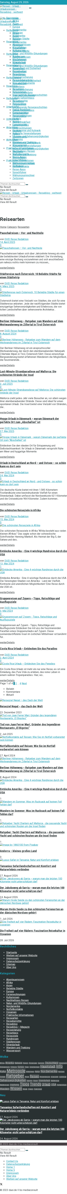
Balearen (18, 1063)
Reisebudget (19, 83)
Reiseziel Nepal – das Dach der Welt (21, 706)
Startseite (11, 952)
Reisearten (12, 41)
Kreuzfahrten (19, 59)
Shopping (17, 151)
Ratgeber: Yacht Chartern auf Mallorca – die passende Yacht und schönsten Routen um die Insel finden (32, 834)
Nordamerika (19, 29)
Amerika (9, 1062)
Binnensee (33, 1063)
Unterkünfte (12, 119)
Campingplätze (20, 125)
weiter (7, 267)
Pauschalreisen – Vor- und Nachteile (21, 233)
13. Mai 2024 (7, 563)
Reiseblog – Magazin (18, 1026)
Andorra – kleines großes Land (18, 851)
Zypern (30, 1089)
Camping (41, 1063)
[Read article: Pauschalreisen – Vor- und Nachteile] (33, 248)
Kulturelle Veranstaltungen (26, 133)
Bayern (25, 1063)
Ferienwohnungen (22, 127)
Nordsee (61, 1072)
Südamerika (18, 35)
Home (3, 227)
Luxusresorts (19, 136)
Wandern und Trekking (24, 154)
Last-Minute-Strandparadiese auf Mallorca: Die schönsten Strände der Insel (28, 373)
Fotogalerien (19, 104)
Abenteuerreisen (21, 56)
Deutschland (51, 1062)
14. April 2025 (7, 242)
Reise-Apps (19, 169)
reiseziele (54, 1077)
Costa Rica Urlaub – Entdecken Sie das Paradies (28, 648)
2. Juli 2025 (6, 383)
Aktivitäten (12, 127)
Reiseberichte (20, 113)
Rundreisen (18, 68)
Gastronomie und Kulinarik (26, 130)
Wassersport (19, 157)
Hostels (16, 130)
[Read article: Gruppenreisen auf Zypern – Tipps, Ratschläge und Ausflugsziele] (33, 618)
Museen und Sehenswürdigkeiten (30, 136)
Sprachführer (19, 172)
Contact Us (12, 1161)
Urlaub (46, 1084)
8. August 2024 (8, 333)
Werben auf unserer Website (21, 955)
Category (12, 227)
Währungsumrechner (23, 175)
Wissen (16, 1088)
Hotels (16, 133)
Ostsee (2, 1077)
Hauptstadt (47, 1066)
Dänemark (63, 1063)
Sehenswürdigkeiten (13, 1080)
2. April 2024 (7, 657)
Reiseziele (12, 30)
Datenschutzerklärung (18, 961)
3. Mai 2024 (6, 610)
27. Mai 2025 (7, 431)
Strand (35, 1081)
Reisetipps (18, 86)
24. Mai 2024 (7, 475)
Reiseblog (11, 86)
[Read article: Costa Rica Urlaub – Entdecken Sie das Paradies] (33, 663)
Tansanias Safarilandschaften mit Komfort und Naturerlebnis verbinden (28, 867)
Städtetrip (14, 1085)
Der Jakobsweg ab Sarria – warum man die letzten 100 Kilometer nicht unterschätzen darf (32, 889)
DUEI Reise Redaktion (17, 239)
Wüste (25, 1089)
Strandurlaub (19, 74)
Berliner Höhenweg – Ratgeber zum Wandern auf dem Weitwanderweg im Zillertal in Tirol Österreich (31, 322)
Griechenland (34, 1067)
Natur (37, 1071)
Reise (27, 1077)
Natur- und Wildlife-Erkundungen (30, 53)
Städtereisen (19, 71)
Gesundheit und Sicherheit (26, 68)
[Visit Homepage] (33, 9)
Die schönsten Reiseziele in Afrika (20, 510)
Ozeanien (17, 45)
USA (53, 1084)
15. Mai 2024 (7, 519)
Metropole (16, 1070)
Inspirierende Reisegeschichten (29, 107)
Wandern (5, 1088)
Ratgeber (15, 1075)
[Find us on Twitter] (1, 1184)
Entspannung (5, 1067)
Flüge (27, 1067)
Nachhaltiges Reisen (23, 151)
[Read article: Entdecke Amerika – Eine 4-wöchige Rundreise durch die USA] (33, 571)
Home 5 (10, 1170)
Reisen (34, 1076)
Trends (35, 1084)
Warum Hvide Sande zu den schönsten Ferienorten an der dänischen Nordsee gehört (31, 911)
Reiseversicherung (22, 77)
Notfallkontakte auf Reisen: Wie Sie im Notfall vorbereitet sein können (27, 747)
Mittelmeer (30, 1072)
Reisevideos (19, 116)
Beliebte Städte (20, 38)
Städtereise (55, 1081)
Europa (16, 26)
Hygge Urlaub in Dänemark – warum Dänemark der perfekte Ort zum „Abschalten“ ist (29, 420)
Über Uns (11, 967)
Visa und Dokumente (23, 95)
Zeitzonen (18, 178)
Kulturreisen (19, 62)
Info (59, 1066)
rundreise (62, 1077)
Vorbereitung (62, 1085)
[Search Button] (30, 7)
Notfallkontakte (20, 166)
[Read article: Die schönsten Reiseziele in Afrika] (33, 525)
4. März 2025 (7, 286)
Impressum (12, 958)
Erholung (13, 1067)
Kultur (3, 1071)
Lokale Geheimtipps (23, 97)
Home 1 (10, 1167)
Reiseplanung (13, 77)
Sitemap (10, 964)
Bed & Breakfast (21, 122)
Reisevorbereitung (22, 92)
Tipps (24, 1084)
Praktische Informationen (20, 160)
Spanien (30, 1081)
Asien (15, 36)
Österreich (38, 1089)
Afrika (15, 33)
